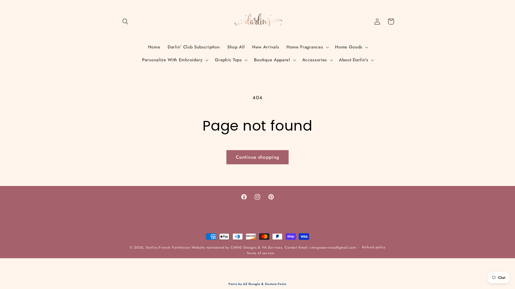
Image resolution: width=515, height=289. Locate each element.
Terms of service (260, 253)
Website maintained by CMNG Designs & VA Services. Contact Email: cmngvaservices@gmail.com (274, 247)
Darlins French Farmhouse (168, 247)
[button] (126, 21)
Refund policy (373, 247)
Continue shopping (257, 157)
